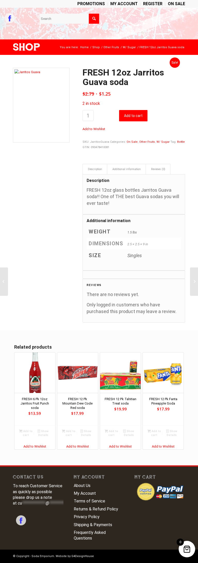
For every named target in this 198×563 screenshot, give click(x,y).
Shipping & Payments (93, 524)
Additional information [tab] (126, 169)
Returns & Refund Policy (96, 509)
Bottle (181, 142)
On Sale (132, 142)
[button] (93, 129)
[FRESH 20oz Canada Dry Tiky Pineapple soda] (194, 281)
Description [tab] (95, 169)
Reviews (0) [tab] (158, 169)
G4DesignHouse (82, 556)
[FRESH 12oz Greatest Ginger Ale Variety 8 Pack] (4, 281)
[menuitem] (91, 4)
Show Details (43, 433)
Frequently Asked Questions (90, 535)
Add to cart (133, 116)
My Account (85, 493)
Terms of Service (89, 501)
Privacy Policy (87, 516)
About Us (82, 485)
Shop (26, 47)
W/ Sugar (163, 142)
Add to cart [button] (27, 433)
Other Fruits (147, 142)
